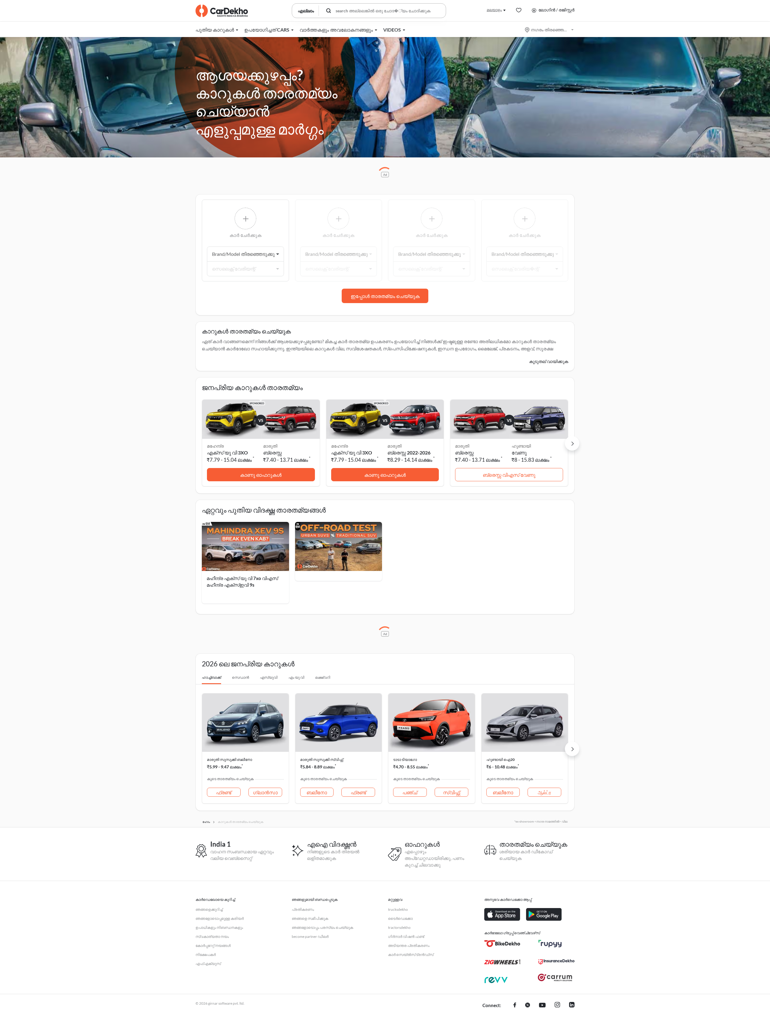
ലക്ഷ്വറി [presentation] (322, 677)
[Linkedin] (571, 1005)
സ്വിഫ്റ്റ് (451, 792)
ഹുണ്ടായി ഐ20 (500, 759)
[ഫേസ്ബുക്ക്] (514, 1005)
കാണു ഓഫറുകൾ (261, 475)
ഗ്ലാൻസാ (265, 792)
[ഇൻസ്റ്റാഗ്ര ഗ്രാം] (557, 1005)
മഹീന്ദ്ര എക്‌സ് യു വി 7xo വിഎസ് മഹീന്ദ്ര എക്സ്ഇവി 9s (242, 581)
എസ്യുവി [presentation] (269, 677)
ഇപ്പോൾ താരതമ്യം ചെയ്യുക (385, 296)
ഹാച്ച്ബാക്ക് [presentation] (211, 677)
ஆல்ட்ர (544, 792)
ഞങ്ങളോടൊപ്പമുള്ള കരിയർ (220, 918)
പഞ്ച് (409, 792)
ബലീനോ (316, 792)
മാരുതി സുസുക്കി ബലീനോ (229, 759)
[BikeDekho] (502, 943)
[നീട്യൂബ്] (542, 1005)
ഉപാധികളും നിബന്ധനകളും (219, 927)
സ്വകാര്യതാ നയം (212, 936)
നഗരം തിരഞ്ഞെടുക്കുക (549, 29)
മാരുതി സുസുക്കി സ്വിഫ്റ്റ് (321, 759)
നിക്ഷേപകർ (206, 954)
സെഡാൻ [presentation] (240, 677)
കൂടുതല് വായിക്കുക (548, 361)
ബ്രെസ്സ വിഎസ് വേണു (509, 475)
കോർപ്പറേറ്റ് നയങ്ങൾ (213, 945)
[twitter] (527, 1005)
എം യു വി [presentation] (296, 677)
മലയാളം (494, 10)
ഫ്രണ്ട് (223, 792)
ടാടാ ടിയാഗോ (405, 759)
